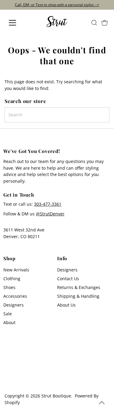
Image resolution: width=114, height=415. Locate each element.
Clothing (11, 278)
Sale (7, 314)
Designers (13, 305)
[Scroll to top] (102, 403)
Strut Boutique (56, 396)
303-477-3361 (47, 204)
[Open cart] (105, 22)
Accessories (15, 296)
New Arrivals (16, 270)
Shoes (9, 287)
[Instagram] (8, 379)
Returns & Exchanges (78, 287)
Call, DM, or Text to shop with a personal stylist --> (57, 4)
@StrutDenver (50, 214)
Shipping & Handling (78, 296)
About (9, 322)
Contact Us (68, 278)
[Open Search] (94, 22)
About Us (66, 305)
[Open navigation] (17, 22)
